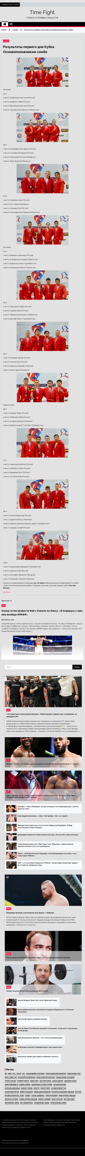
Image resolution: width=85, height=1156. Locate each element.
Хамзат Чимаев (44, 1099)
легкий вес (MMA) (12, 1103)
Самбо (6, 41)
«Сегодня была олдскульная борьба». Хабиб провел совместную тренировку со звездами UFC (41, 715)
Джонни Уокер (70, 1081)
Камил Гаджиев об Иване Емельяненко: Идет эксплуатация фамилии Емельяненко (38, 957)
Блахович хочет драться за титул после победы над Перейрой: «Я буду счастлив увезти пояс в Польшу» (45, 826)
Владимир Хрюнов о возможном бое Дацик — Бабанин (30, 913)
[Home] (5, 24)
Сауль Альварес (37, 1095)
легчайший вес (26, 1103)
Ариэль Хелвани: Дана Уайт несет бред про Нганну (37, 1000)
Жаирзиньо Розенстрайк (41, 1084)
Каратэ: (36, 1088)
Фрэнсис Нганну (11, 1099)
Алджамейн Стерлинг (35, 1073)
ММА (8, 909)
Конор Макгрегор (12, 1092)
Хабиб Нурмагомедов (28, 1099)
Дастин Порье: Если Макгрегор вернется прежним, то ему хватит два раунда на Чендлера (47, 1029)
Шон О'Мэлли (57, 1099)
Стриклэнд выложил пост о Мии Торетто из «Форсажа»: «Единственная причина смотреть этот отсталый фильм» (45, 845)
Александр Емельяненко (56, 1073)
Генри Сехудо (10, 1081)
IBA (6, 1073)
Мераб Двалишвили (42, 1092)
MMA (10, 1073)
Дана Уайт (34, 1081)
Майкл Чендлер (26, 1092)
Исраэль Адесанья (12, 1088)
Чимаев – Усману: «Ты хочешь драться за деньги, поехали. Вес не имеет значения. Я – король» (42, 764)
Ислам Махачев (59, 1084)
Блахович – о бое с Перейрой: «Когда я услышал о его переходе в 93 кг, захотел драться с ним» (48, 808)
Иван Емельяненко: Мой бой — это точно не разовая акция (40, 1038)
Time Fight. (42, 12)
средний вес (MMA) (41, 1103)
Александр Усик (74, 1073)
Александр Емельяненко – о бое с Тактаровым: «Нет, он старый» (43, 816)
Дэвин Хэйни (24, 1084)
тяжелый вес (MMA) (58, 1103)
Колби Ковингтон (58, 1088)
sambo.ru (6, 592)
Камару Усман (27, 1088)
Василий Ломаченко (27, 1077)
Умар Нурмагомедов (67, 1095)
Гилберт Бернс (23, 1081)
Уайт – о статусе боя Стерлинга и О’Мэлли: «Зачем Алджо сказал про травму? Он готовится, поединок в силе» (48, 864)
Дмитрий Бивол (11, 1084)
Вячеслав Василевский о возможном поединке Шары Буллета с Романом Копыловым (46, 1011)
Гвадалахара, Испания (65, 1077)
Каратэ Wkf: (45, 1088)
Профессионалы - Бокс (14, 1095)
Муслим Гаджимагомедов (63, 1092)
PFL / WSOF (16, 1073)
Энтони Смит (69, 1099)
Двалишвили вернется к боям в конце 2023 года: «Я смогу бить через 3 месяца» (48, 835)
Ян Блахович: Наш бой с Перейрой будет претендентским (40, 1047)
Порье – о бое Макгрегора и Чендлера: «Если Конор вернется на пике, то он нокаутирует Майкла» (47, 855)
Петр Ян (78, 1092)
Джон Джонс (57, 1081)
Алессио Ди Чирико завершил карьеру (32, 1019)
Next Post (5, 601)
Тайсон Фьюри (51, 1095)
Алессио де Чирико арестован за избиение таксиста (38, 1056)
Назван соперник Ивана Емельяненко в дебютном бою (27, 991)
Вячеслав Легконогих (45, 1077)
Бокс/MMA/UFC (11, 1077)
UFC (3, 605)
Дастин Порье (45, 1081)
